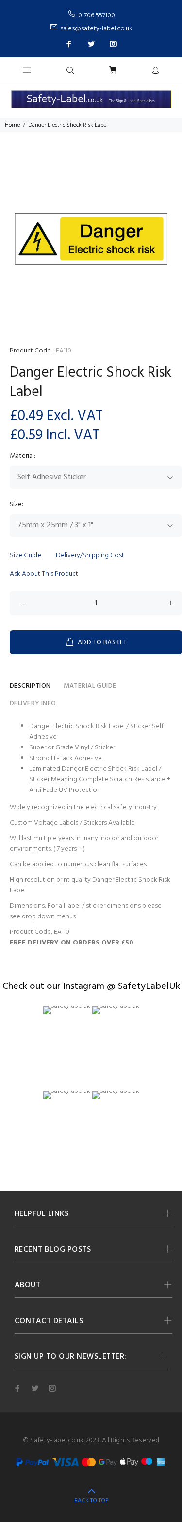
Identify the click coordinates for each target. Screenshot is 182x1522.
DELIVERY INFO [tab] (33, 703)
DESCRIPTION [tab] (30, 685)
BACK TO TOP (91, 1501)
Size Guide (25, 555)
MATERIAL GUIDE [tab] (90, 685)
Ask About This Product (44, 573)
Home (12, 125)
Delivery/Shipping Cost (90, 555)
